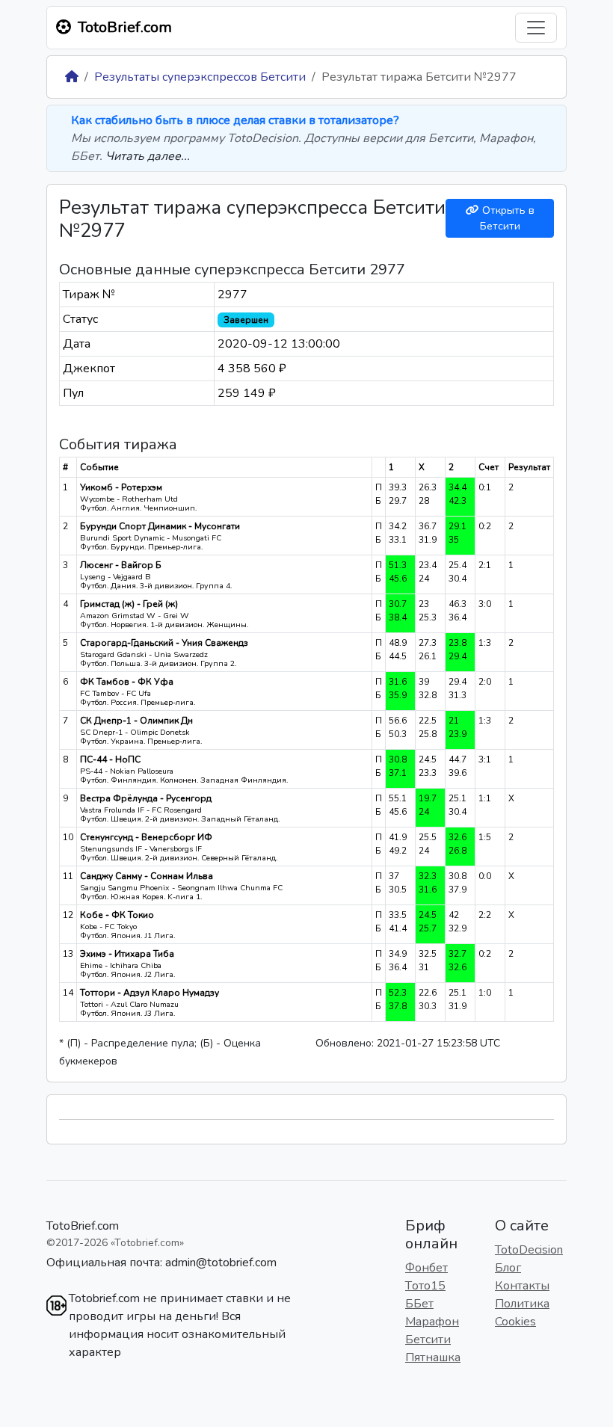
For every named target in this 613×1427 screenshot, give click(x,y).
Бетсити (428, 1339)
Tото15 (425, 1285)
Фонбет (426, 1268)
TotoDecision (529, 1250)
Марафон (432, 1321)
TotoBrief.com (82, 1226)
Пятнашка (432, 1357)
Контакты (522, 1285)
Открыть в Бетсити (507, 218)
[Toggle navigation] (536, 28)
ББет (419, 1303)
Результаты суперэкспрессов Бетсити (200, 77)
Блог (508, 1268)
